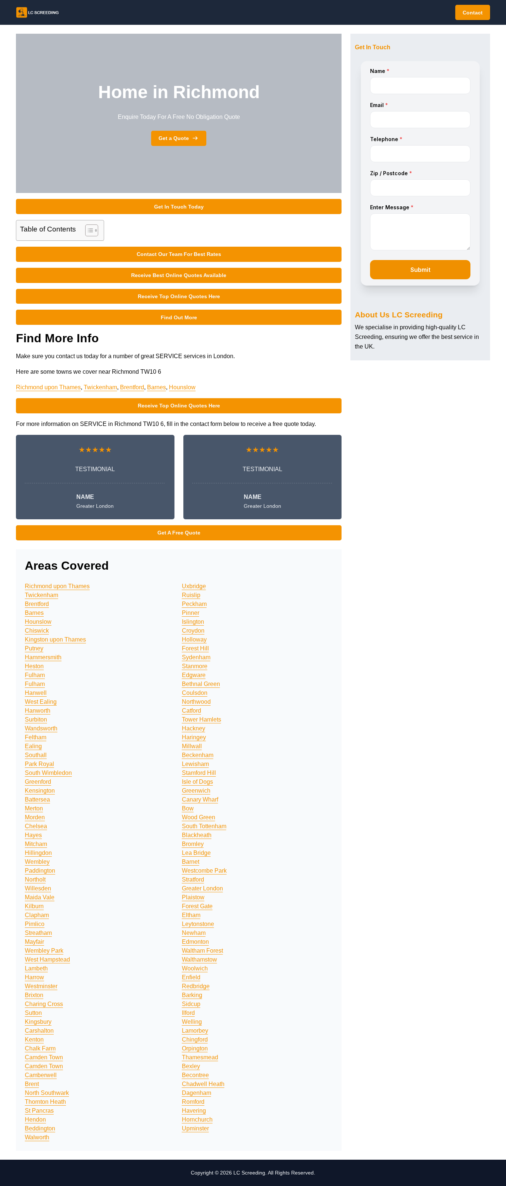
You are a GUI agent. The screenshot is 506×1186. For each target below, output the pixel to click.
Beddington (40, 1128)
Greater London (202, 888)
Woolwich (195, 968)
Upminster (195, 1128)
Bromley (193, 844)
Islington (193, 622)
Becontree (195, 1075)
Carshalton (39, 1030)
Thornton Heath (45, 1102)
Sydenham (196, 657)
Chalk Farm (40, 1048)
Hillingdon (38, 853)
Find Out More (179, 317)
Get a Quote (174, 138)
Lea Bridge (196, 853)
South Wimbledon (48, 773)
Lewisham (195, 764)
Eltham (191, 915)
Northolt (35, 879)
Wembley (37, 862)
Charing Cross (44, 1004)
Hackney (193, 728)
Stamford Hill (199, 773)
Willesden (38, 888)
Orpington (195, 1048)
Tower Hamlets (201, 719)
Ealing (33, 746)
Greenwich (196, 790)
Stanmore (194, 666)
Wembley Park (44, 950)
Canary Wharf (200, 799)
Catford (191, 710)
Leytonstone (198, 924)
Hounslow (182, 387)
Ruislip (191, 595)
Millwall (192, 746)
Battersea (37, 799)
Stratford (193, 879)
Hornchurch (197, 1119)
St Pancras (39, 1110)
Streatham (38, 933)
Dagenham (196, 1093)
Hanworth (37, 710)
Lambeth (36, 968)
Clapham (37, 915)
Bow (188, 808)
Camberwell (41, 1075)
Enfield (191, 977)
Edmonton (195, 942)
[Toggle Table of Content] (88, 230)
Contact (473, 13)
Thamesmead (200, 1057)
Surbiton (36, 719)
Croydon (193, 630)
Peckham (194, 604)
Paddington (40, 870)
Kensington (40, 790)
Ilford (188, 1013)
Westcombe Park (204, 870)
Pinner (190, 613)
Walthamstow (199, 959)
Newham (194, 933)
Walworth (37, 1137)
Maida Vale (39, 897)
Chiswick (37, 630)
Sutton (33, 1013)
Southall (36, 755)
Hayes (33, 835)
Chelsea (36, 826)
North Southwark (47, 1093)
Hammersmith (43, 657)
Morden (35, 817)
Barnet (190, 862)
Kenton (34, 1039)
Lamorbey (195, 1030)
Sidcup (191, 1004)
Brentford (132, 387)
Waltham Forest (202, 950)
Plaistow (193, 897)
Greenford (38, 782)
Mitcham (36, 844)
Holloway (194, 639)
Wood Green (198, 817)
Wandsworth (41, 728)
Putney (34, 648)
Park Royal (39, 764)
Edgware (194, 675)
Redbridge (196, 986)
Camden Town (44, 1057)
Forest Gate (197, 906)
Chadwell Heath (203, 1084)
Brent (32, 1084)
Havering (194, 1110)
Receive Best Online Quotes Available (178, 275)
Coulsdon (194, 693)
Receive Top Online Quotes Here (179, 296)
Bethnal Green (201, 684)
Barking (192, 995)
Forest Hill (195, 648)
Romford (193, 1102)
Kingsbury (38, 1022)
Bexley (191, 1066)
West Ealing (41, 702)
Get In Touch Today (179, 207)
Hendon (35, 1119)
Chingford (195, 1039)
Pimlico (34, 924)
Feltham (35, 737)
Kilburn (34, 906)
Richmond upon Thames (48, 387)
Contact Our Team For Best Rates (179, 254)
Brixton (34, 995)
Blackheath (197, 835)
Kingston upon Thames (55, 639)
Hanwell (36, 693)
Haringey (194, 737)
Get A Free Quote (178, 533)
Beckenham (197, 755)
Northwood (196, 702)
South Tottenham (204, 826)
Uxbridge (194, 586)
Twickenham (100, 387)
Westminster (41, 986)
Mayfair (34, 942)
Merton (34, 808)
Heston (34, 666)
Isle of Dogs (197, 782)
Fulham (35, 675)
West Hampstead (47, 959)
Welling (192, 1022)
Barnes (156, 387)
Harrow (34, 977)
